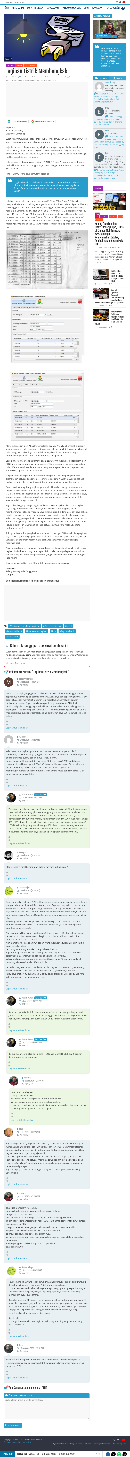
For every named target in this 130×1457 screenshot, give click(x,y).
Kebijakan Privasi (76, 1444)
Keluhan (19, 65)
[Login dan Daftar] (123, 8)
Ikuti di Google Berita (19, 121)
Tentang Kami (112, 7)
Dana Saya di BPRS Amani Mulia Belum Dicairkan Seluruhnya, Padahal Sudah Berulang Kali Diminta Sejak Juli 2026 (109, 98)
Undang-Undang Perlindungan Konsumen (110, 63)
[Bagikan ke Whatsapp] (119, 1454)
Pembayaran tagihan (25, 80)
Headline (10, 65)
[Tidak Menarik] (7, 724)
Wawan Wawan (24, 77)
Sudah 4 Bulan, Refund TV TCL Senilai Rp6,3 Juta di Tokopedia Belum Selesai (117, 276)
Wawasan (97, 7)
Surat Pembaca (35, 7)
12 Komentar (38, 77)
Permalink (24, 685)
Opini (86, 7)
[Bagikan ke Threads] (125, 1454)
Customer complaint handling (57, 77)
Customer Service (75, 77)
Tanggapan (52, 7)
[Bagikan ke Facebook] (108, 1454)
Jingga (114, 247)
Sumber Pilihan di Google (44, 121)
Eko (106, 108)
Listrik (85, 77)
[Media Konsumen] (7, 8)
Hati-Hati (97, 215)
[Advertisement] (47, 99)
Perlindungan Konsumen (101, 1444)
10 (112, 305)
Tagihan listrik (42, 80)
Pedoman (87, 1444)
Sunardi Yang (110, 82)
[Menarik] (7, 721)
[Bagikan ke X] (113, 1454)
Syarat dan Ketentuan (61, 1444)
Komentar (103, 78)
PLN (34, 80)
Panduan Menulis (71, 7)
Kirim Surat (18, 7)
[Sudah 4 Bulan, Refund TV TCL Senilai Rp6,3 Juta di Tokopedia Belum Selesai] (101, 270)
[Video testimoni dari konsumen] (109, 29)
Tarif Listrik (52, 80)
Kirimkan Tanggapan (16, 663)
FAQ (113, 1444)
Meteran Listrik (11, 80)
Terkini (119, 78)
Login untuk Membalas (17, 727)
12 (95, 1454)
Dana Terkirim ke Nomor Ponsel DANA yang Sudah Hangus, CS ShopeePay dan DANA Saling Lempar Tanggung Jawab (109, 141)
